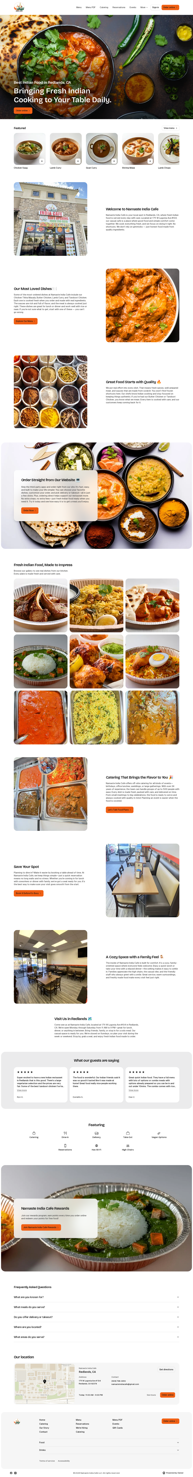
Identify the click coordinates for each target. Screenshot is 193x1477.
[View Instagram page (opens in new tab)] (15, 1473)
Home (42, 1419)
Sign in (155, 7)
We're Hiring (82, 1427)
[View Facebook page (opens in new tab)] (11, 1473)
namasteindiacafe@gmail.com (125, 1384)
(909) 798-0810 (118, 1381)
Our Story (44, 1427)
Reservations (118, 7)
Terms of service (47, 1461)
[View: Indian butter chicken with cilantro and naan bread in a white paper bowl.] (152, 605)
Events (133, 7)
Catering (104, 7)
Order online (168, 1395)
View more (22, 1090)
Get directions (166, 1369)
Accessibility (64, 1461)
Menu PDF (91, 7)
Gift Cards (117, 1427)
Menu (79, 7)
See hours (151, 1395)
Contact (43, 1431)
